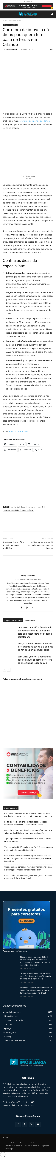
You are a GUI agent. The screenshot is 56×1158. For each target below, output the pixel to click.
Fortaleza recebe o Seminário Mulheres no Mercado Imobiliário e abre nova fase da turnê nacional (25, 823)
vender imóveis (27, 510)
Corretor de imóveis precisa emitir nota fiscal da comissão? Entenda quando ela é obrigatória (35, 976)
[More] (30, 55)
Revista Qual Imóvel (18, 431)
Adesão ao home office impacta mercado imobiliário (13, 545)
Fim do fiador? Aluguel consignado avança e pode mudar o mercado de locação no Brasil (28, 876)
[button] (4, 14)
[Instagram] (24, 1124)
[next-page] (8, 670)
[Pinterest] (18, 55)
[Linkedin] (28, 607)
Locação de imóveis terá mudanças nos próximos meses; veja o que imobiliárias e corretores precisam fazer (28, 831)
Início (5, 20)
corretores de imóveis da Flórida (34, 121)
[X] (11, 55)
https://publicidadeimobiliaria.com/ (28, 579)
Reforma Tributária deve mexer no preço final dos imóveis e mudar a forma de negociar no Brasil (36, 990)
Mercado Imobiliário (16, 20)
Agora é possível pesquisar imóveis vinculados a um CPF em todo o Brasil (28, 840)
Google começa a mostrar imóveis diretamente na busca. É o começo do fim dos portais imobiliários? (35, 646)
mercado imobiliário (11, 510)
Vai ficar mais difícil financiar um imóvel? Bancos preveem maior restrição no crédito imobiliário (28, 848)
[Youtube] (38, 1124)
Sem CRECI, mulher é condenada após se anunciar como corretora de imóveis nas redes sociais (35, 659)
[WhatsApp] (24, 55)
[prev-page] (4, 670)
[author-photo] (28, 572)
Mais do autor (31, 620)
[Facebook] (5, 55)
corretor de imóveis (18, 507)
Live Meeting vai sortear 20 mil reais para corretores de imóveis (40, 545)
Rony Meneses (11, 49)
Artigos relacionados (13, 620)
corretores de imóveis (35, 507)
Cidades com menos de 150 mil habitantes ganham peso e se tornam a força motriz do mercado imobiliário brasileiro (36, 961)
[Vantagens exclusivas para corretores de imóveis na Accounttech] (28, 6)
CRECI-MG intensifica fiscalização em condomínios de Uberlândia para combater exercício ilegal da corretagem (28, 814)
